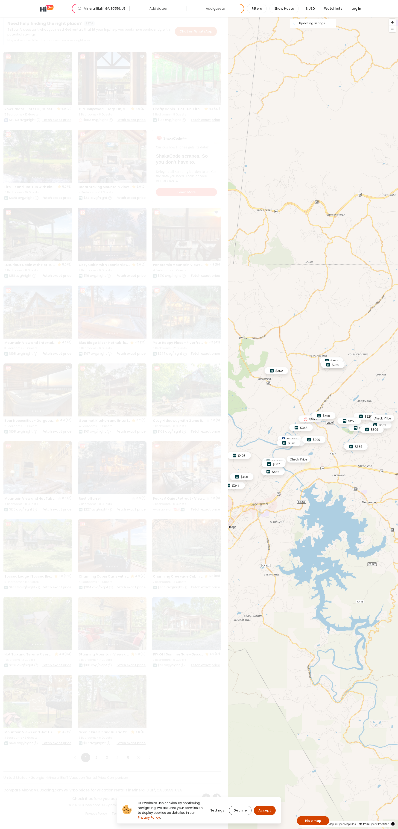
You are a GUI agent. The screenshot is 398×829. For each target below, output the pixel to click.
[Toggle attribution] (393, 824)
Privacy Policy (149, 817)
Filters (257, 8)
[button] (310, 8)
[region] (313, 423)
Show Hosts (284, 8)
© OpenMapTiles (345, 824)
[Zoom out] (392, 29)
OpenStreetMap (379, 824)
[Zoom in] (392, 22)
